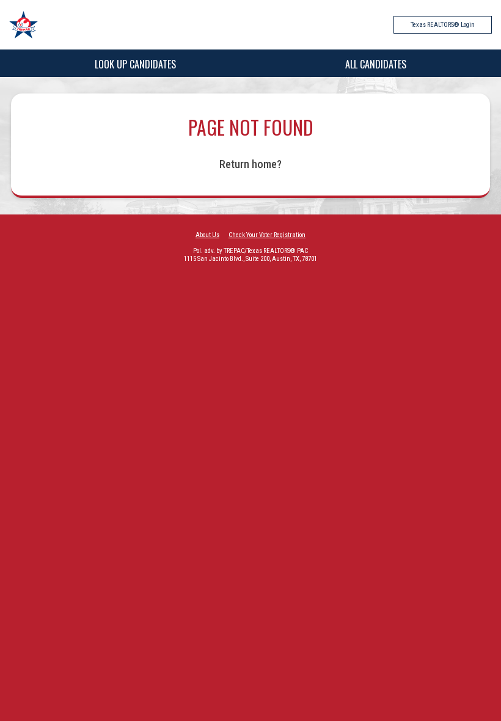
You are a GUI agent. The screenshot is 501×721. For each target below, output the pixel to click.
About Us (207, 235)
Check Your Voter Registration (267, 235)
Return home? (250, 164)
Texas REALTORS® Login (443, 25)
